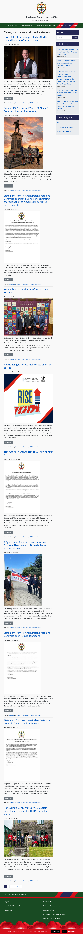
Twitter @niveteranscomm (54, 906)
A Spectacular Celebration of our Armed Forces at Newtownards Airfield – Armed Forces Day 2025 (25, 545)
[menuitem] (6, 25)
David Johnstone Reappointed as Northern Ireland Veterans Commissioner (27, 38)
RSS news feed (49, 910)
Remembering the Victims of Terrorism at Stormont (26, 291)
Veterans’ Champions (64, 25)
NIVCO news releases (35, 103)
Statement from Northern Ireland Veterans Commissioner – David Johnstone (27, 634)
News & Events (42, 25)
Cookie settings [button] (55, 931)
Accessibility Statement (12, 906)
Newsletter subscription (53, 918)
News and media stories (21, 103)
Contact (75, 25)
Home (6, 25)
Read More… (9, 98)
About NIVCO (14, 25)
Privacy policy (71, 931)
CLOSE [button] (64, 931)
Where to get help (27, 25)
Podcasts (52, 25)
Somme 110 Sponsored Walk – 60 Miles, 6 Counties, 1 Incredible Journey (26, 109)
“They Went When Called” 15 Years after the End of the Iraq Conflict (67, 92)
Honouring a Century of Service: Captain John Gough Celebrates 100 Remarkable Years (25, 811)
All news (11, 103)
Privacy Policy (8, 910)
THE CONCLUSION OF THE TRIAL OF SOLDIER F (28, 454)
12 (18, 886)
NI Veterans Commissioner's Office (41, 17)
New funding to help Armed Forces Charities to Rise (27, 366)
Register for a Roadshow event (55, 914)
